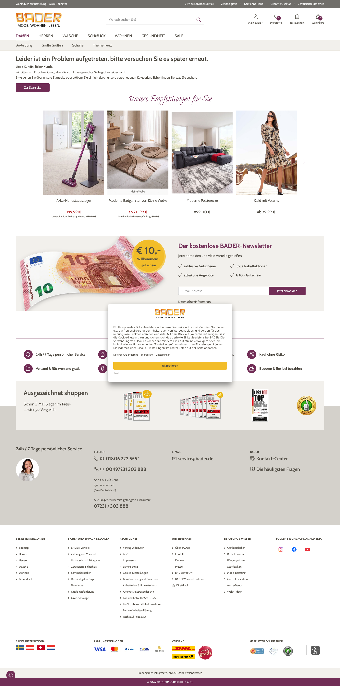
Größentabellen (236, 547)
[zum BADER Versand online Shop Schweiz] (41, 647)
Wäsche (23, 566)
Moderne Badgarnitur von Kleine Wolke (138, 200)
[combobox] (155, 19)
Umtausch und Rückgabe (85, 560)
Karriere (179, 560)
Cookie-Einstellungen (135, 572)
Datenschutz (130, 566)
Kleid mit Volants (266, 200)
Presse (179, 566)
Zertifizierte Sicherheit (84, 566)
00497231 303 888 (126, 469)
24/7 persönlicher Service (199, 4)
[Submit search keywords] (198, 19)
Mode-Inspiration (237, 579)
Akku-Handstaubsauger (73, 200)
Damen (23, 554)
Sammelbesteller (81, 572)
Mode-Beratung (236, 572)
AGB (125, 554)
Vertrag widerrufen (133, 547)
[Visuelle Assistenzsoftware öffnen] (313, 650)
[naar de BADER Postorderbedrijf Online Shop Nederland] (51, 647)
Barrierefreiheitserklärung (137, 610)
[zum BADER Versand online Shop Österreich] (30, 647)
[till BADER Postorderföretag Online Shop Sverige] (20, 647)
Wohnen (24, 572)
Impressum (129, 560)
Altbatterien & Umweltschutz (140, 585)
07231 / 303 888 (111, 506)
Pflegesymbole (236, 560)
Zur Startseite (32, 87)
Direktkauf (182, 585)
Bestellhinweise (236, 554)
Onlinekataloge (80, 598)
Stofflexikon (234, 566)
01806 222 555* (122, 458)
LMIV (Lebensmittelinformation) (142, 604)
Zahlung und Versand (83, 554)
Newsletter (77, 585)
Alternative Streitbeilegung (138, 591)
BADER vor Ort (183, 572)
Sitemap (24, 547)
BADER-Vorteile (80, 547)
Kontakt (179, 554)
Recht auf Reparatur (134, 616)
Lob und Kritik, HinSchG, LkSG (140, 598)
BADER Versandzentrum (189, 579)
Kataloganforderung (82, 591)
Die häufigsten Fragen (83, 579)
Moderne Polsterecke (202, 200)
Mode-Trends (235, 585)
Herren (23, 560)
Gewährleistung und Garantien (140, 579)
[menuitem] (22, 36)
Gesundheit (25, 579)
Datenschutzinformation (194, 302)
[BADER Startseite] (39, 20)
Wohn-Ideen (234, 591)
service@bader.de (195, 458)
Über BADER (182, 547)
